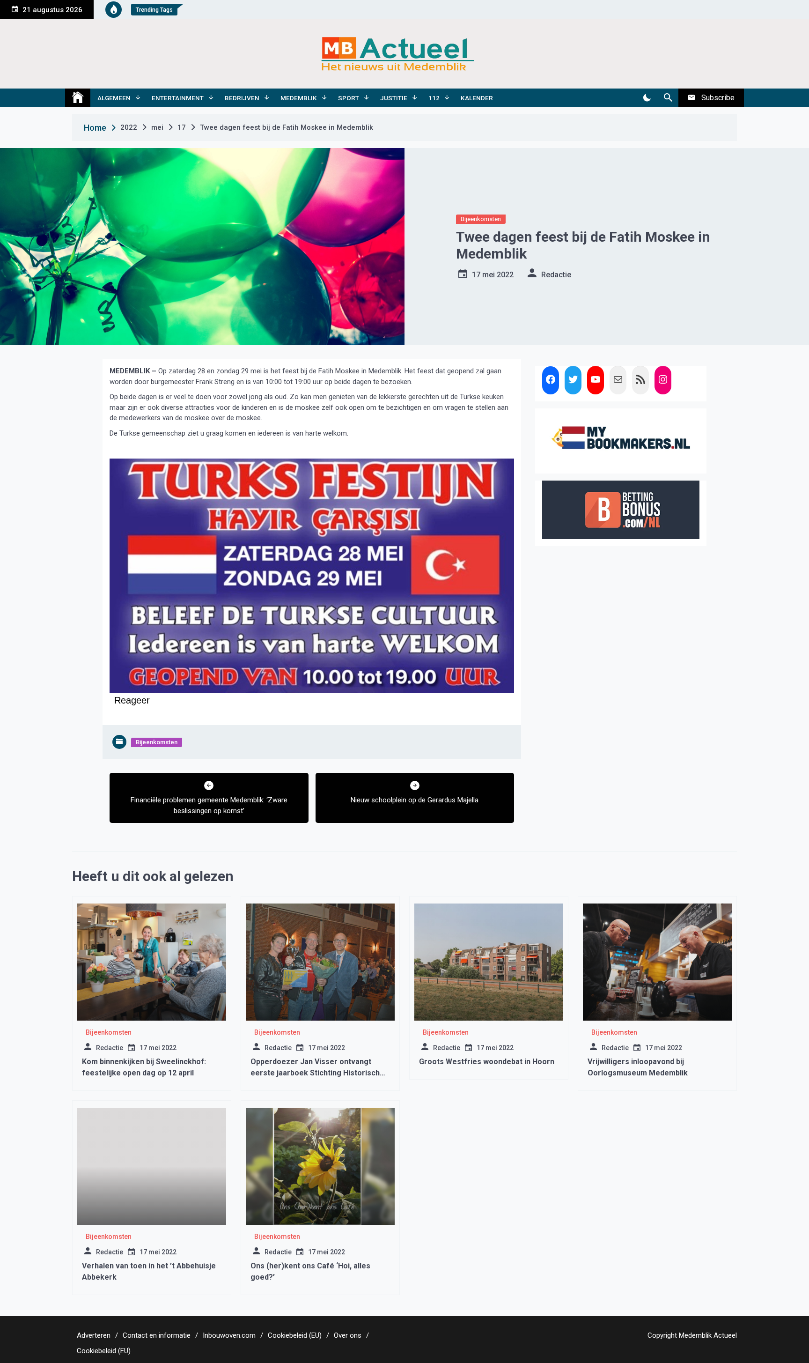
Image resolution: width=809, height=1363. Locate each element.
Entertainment (178, 98)
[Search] (667, 98)
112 (434, 98)
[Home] (77, 98)
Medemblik (298, 98)
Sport (348, 98)
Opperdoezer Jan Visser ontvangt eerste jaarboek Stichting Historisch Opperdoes (315, 1073)
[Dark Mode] (646, 98)
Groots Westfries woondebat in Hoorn (486, 1061)
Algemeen (114, 98)
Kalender (477, 98)
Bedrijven (242, 98)
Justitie (393, 98)
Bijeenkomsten (481, 218)
